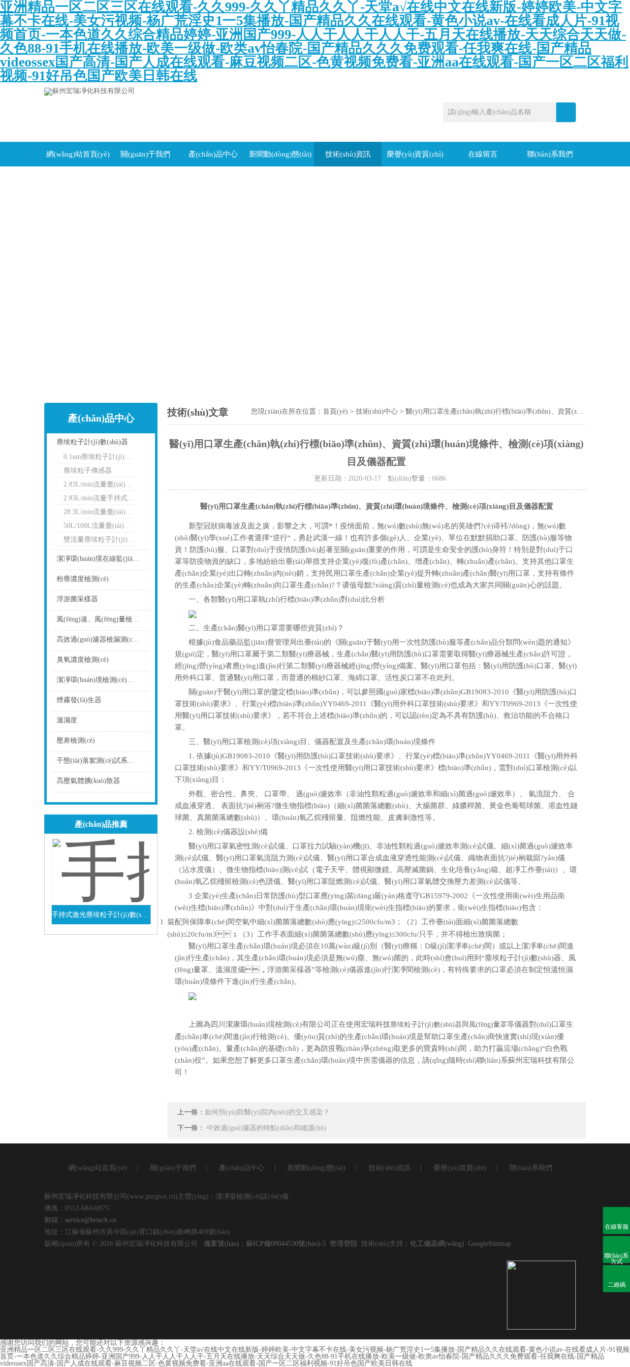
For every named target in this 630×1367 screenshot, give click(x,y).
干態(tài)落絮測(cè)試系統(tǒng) (101, 760)
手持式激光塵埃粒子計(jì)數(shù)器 (101, 914)
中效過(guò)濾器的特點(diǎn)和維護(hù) (266, 1128)
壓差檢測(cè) (76, 740)
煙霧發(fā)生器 (79, 700)
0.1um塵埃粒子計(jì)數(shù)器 (99, 456)
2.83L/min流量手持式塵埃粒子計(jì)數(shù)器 (99, 498)
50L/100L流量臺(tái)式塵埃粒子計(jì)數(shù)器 (99, 525)
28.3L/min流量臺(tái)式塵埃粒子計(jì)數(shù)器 (99, 512)
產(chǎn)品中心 (213, 154)
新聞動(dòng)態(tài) (280, 154)
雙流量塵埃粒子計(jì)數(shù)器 (99, 539)
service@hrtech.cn (90, 1220)
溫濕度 (67, 720)
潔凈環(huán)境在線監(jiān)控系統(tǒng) (101, 558)
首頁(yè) (335, 411)
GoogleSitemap (489, 1243)
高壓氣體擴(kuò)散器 (88, 780)
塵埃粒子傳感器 (87, 470)
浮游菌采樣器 (77, 599)
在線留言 (483, 154)
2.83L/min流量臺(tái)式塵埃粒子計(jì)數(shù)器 (99, 484)
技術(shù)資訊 (348, 154)
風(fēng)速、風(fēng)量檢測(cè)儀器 (101, 619)
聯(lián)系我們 (550, 154)
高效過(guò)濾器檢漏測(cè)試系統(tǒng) (101, 639)
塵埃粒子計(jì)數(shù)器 (92, 442)
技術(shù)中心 (377, 411)
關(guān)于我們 (145, 154)
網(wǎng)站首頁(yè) (78, 154)
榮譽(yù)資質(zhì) (415, 154)
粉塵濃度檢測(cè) (83, 579)
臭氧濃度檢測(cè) (83, 659)
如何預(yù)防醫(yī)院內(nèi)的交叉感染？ (267, 1112)
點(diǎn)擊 (130, 444)
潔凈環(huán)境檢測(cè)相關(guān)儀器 (101, 680)
